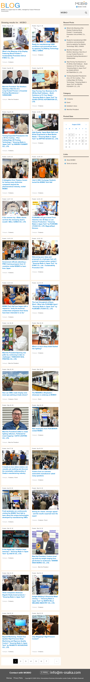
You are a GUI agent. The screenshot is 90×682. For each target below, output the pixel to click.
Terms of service (72, 163)
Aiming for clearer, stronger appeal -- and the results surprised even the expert (45, 514)
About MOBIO (71, 160)
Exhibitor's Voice (72, 106)
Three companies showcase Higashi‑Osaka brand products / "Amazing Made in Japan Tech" (13, 595)
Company (10, 62)
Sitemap (9, 678)
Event (16, 399)
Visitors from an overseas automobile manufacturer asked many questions (43, 474)
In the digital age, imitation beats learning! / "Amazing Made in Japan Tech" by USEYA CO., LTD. (15, 552)
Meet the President (13, 99)
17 (69, 141)
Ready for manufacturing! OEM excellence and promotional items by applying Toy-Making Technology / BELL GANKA (76, 43)
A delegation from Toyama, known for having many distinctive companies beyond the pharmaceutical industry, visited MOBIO (14, 184)
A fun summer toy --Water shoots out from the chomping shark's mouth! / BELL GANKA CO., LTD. (14, 220)
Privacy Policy (18, 678)
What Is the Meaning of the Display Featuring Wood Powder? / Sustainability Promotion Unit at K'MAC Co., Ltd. (76, 32)
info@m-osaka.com (65, 672)
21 (82, 141)
